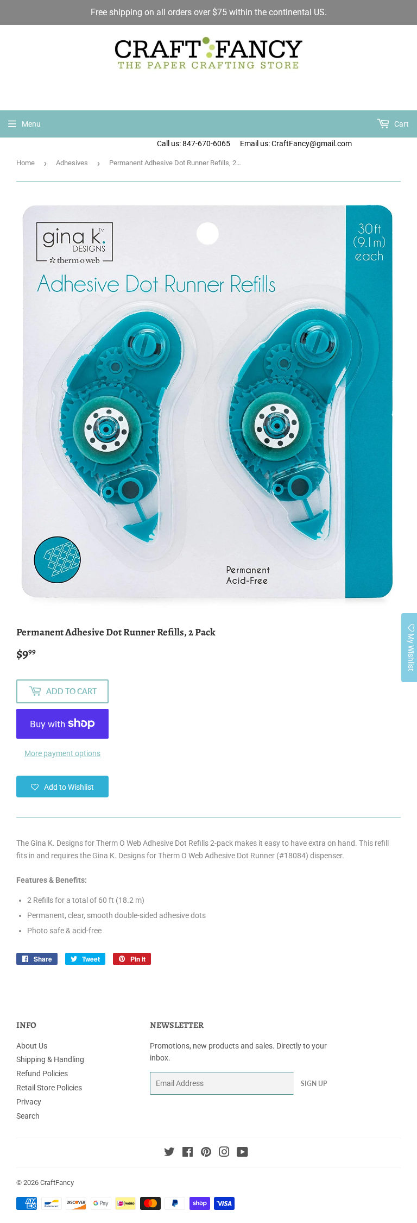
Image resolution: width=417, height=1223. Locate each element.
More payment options (62, 753)
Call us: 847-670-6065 (193, 143)
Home (25, 163)
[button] (62, 786)
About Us (31, 1045)
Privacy (28, 1101)
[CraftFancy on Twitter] (169, 1153)
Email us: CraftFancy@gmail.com (328, 143)
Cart (401, 124)
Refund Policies (42, 1073)
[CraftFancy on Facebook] (187, 1153)
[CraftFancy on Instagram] (224, 1153)
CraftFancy (57, 1182)
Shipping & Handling (50, 1059)
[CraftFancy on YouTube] (242, 1153)
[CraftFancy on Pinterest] (206, 1153)
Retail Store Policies (49, 1087)
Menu (31, 124)
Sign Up (314, 1084)
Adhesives (72, 163)
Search (28, 1116)
